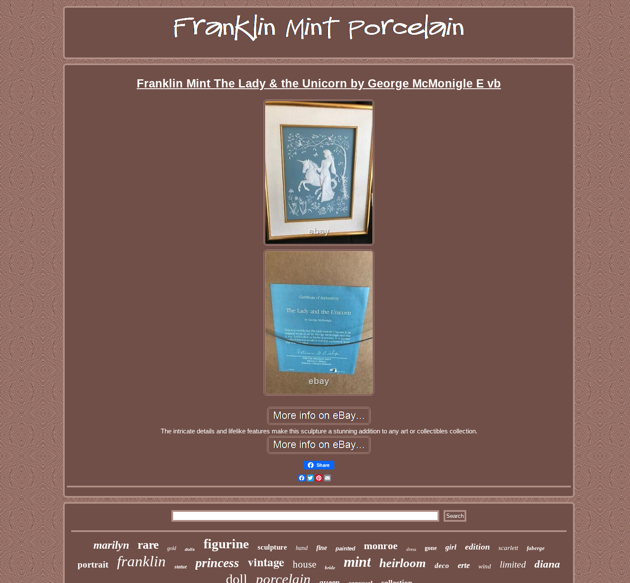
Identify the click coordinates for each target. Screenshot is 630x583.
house (304, 564)
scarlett (508, 547)
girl (450, 547)
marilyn (111, 545)
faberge (536, 548)
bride (330, 567)
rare (148, 544)
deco (442, 566)
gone (431, 548)
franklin (141, 561)
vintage (266, 561)
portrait (93, 564)
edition (477, 546)
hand (302, 548)
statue (180, 567)
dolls (190, 549)
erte (464, 565)
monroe (381, 545)
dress (411, 549)
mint (357, 562)
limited (513, 564)
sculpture (272, 547)
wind (484, 566)
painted (345, 548)
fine (321, 547)
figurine (226, 543)
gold (171, 548)
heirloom (402, 563)
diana (547, 564)
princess (217, 563)
